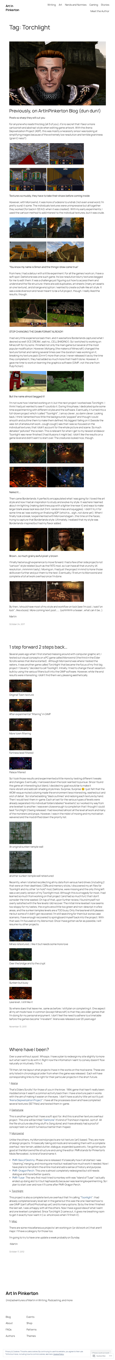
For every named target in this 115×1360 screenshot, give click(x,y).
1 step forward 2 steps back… (38, 646)
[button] (29, 154)
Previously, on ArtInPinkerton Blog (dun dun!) (55, 110)
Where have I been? (29, 1049)
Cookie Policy (58, 1354)
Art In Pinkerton (12, 8)
